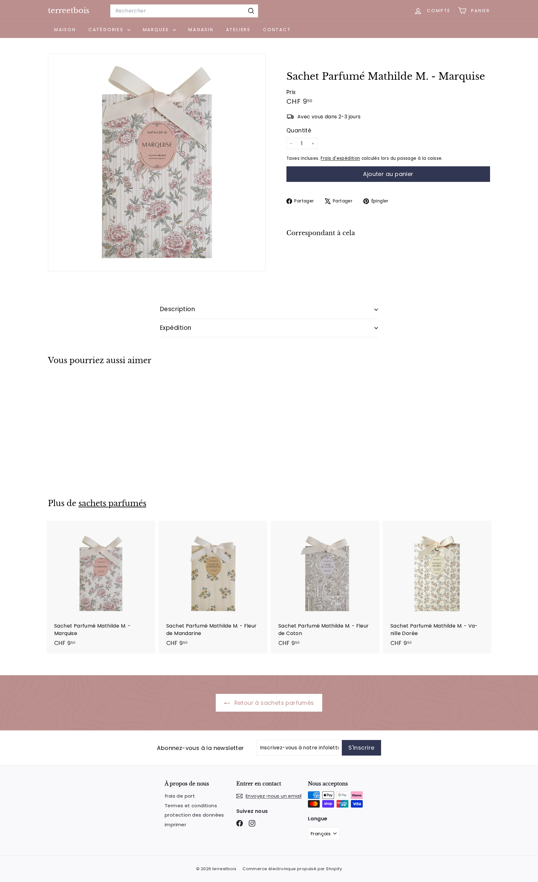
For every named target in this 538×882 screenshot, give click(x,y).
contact (277, 29)
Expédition (175, 328)
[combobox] (184, 10)
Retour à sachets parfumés (273, 703)
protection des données (194, 815)
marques (157, 29)
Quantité (298, 130)
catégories (107, 29)
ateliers (238, 29)
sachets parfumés (112, 503)
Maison (65, 29)
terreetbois (68, 10)
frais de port (180, 796)
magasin (201, 29)
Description (177, 309)
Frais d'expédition (340, 158)
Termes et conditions (191, 805)
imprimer (175, 824)
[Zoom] (156, 162)
